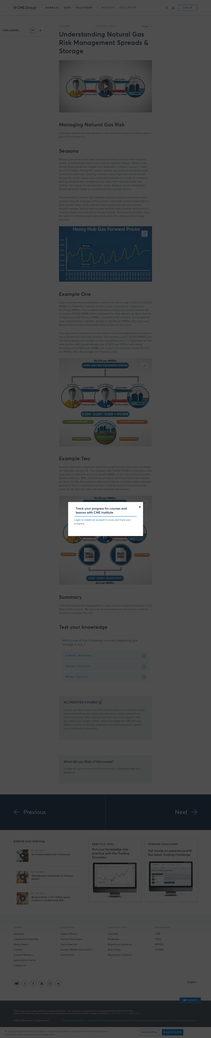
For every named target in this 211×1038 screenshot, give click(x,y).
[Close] (140, 506)
